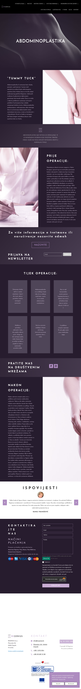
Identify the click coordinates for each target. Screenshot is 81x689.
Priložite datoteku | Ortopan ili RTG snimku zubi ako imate (56, 556)
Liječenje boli (57, 9)
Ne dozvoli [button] (71, 683)
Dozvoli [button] (58, 683)
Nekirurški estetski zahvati (69, 3)
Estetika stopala (46, 9)
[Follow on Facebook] (51, 366)
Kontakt (76, 9)
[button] (5, 502)
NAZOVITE (40, 245)
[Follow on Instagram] (56, 366)
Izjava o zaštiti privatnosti (15, 651)
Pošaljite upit (55, 585)
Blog (70, 9)
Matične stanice (38, 3)
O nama (65, 9)
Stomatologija (19, 3)
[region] (40, 502)
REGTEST (29, 3)
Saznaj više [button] (62, 679)
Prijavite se (67, 254)
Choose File (46, 558)
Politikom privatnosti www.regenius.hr (60, 567)
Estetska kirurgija (52, 3)
